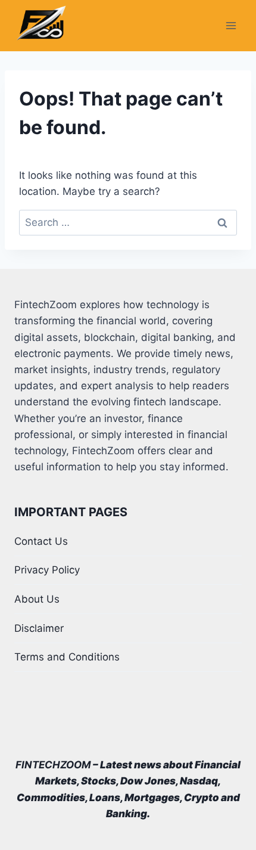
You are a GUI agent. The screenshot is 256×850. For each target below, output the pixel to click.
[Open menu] (231, 26)
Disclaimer (39, 628)
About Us (37, 599)
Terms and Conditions (67, 657)
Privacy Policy (47, 570)
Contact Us (41, 541)
